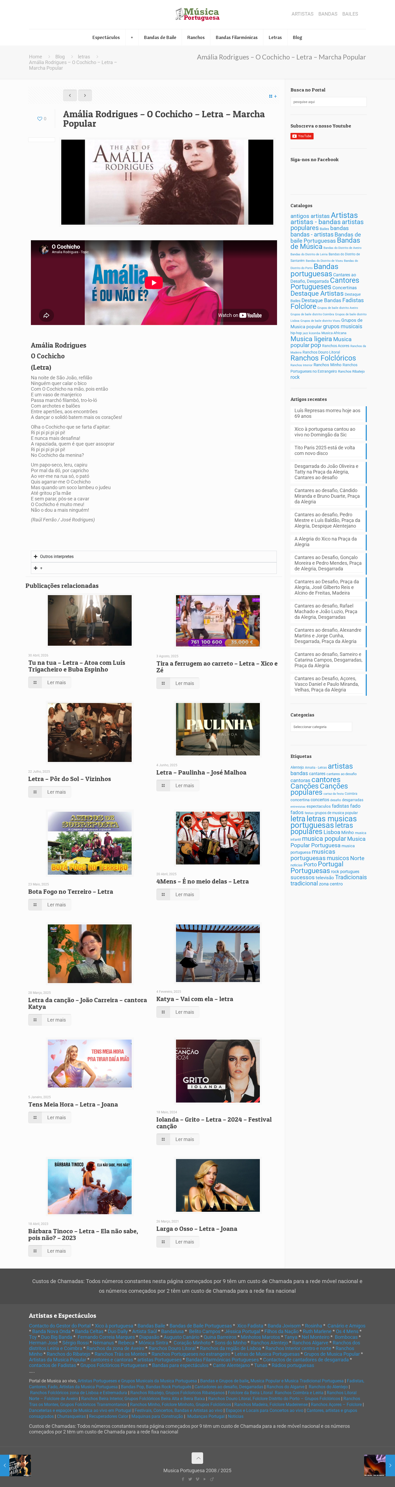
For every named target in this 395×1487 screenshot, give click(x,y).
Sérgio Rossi (75, 1342)
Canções (304, 786)
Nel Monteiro (315, 1337)
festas (309, 813)
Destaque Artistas (317, 293)
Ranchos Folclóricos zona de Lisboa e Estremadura (78, 1392)
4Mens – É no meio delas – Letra (202, 881)
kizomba (314, 333)
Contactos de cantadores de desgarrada (306, 1359)
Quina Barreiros (220, 1337)
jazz (305, 333)
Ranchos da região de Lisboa (230, 1348)
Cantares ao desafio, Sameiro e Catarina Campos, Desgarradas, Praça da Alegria (328, 659)
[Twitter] (190, 1479)
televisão (325, 877)
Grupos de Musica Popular (332, 1354)
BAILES (350, 14)
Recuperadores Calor (108, 1416)
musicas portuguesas (312, 855)
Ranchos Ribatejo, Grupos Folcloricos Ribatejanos (177, 1392)
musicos (338, 858)
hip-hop (296, 333)
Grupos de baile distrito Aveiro (337, 308)
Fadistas (353, 300)
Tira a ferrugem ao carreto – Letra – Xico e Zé (217, 666)
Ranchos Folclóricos (323, 358)
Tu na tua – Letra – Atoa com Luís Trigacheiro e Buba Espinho (76, 666)
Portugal (330, 864)
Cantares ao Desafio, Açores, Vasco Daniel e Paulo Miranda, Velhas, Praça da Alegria (327, 684)
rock (295, 377)
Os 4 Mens (347, 1331)
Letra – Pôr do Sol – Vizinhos (69, 779)
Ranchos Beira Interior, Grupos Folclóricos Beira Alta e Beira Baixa (143, 1398)
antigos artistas (310, 216)
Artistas (344, 215)
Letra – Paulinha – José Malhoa (201, 772)
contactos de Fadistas (52, 1365)
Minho (347, 832)
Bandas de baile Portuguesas (325, 237)
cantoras (300, 780)
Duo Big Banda (56, 1337)
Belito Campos (204, 1331)
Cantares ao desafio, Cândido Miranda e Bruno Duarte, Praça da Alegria (327, 496)
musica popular (324, 838)
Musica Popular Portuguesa (327, 842)
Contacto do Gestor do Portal (60, 1326)
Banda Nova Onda (51, 1331)
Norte (357, 858)
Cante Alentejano (231, 1365)
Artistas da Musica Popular (57, 1359)
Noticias (235, 1416)
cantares (317, 773)
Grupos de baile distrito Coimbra (312, 314)
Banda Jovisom (284, 1326)
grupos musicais (342, 326)
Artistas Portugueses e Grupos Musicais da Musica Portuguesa (137, 1380)
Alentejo (297, 767)
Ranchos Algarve (310, 1342)
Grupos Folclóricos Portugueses (114, 1365)
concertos (320, 799)
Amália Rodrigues (58, 345)
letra (298, 818)
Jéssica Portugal (242, 1331)
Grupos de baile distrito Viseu (320, 321)
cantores (325, 779)
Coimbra (351, 794)
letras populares (321, 828)
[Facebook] (183, 1479)
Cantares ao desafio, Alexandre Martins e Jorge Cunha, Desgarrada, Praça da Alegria (328, 635)
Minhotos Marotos (260, 1337)
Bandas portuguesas (314, 270)
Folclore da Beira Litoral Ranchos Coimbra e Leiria (276, 1392)
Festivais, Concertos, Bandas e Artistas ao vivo (178, 1410)
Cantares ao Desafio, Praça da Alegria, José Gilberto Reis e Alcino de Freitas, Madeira (327, 587)
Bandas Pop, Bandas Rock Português (156, 1386)
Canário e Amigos (346, 1326)
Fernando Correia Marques (106, 1337)
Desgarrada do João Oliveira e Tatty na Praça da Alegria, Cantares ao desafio (326, 471)
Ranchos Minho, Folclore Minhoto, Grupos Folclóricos (180, 1404)
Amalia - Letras (316, 767)
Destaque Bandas (321, 300)
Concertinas (344, 287)
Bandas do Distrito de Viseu (324, 261)
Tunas (260, 1365)
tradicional (304, 883)
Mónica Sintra (153, 1342)
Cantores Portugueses (324, 283)
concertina (300, 799)
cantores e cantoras (112, 1359)
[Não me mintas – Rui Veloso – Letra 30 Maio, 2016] (379, 1465)
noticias (296, 865)
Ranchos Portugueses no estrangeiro (191, 1354)
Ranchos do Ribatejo (68, 1354)
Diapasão (149, 1337)
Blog (60, 56)
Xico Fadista (250, 1326)
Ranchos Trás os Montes (121, 1354)
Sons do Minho (230, 1342)
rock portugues (345, 871)
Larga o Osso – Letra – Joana (196, 1228)
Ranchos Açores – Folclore (336, 1404)
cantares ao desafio (341, 774)
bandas (339, 228)
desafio (335, 800)
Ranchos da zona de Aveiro (115, 1348)
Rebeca (126, 1342)
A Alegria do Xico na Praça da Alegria (326, 541)
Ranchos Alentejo (269, 1342)
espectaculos (319, 806)
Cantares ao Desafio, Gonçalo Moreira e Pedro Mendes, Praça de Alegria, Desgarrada (328, 562)
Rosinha (313, 1326)
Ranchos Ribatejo (351, 371)
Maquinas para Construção (157, 1416)
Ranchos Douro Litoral (321, 352)
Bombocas (346, 1337)
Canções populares (319, 789)
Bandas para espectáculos (180, 1365)
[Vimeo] (197, 1479)
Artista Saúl (144, 1331)
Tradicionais (351, 877)
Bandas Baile (151, 1326)
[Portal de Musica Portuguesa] (197, 14)
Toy (33, 1337)
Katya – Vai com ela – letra (194, 999)
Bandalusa (172, 1331)
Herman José (43, 1342)
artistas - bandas (315, 222)
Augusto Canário (181, 1337)
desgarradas (352, 800)
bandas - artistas (311, 234)
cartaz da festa (334, 794)
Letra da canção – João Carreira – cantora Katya (87, 1003)
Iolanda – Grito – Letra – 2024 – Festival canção (214, 1122)
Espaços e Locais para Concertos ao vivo (264, 1410)
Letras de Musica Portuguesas (267, 1354)
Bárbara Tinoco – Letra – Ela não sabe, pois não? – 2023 (83, 1234)
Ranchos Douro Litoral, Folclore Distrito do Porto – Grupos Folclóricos (274, 1398)
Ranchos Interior (301, 365)
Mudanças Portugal (206, 1416)
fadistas (340, 806)
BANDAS (327, 14)
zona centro (331, 883)
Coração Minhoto (192, 1342)
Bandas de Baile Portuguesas (201, 1326)
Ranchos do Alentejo (328, 1386)
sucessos (302, 877)
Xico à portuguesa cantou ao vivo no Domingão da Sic (325, 431)
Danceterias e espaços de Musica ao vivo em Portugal (80, 1410)
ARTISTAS (303, 14)
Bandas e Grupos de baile (224, 1380)
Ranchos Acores (335, 346)
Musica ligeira (311, 339)
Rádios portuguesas (293, 1365)
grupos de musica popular (336, 813)
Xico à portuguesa (114, 1326)
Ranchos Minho (328, 364)
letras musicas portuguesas (323, 822)
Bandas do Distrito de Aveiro (342, 248)
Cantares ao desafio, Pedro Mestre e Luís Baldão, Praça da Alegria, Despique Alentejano (327, 520)
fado (355, 806)
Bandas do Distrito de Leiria (309, 254)
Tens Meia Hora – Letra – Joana (73, 1104)
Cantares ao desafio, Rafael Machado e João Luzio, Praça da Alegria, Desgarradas (326, 611)
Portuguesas (310, 871)
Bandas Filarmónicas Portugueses (222, 1359)
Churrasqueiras (71, 1416)
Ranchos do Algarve (285, 1386)
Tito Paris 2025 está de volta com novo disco (325, 450)
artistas (340, 766)
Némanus (103, 1342)
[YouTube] (204, 1479)
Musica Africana (333, 333)
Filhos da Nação (281, 1331)
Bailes (324, 229)
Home (35, 56)
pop (316, 345)
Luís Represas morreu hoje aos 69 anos (327, 413)
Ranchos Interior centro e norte (298, 1348)
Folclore (303, 306)
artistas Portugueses (159, 1359)
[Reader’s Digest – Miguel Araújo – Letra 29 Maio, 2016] (15, 1465)
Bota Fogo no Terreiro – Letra (70, 891)
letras (84, 56)
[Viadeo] (212, 1479)
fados (297, 812)
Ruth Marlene (317, 1331)
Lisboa (332, 832)
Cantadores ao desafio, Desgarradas (229, 1386)
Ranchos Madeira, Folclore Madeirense (271, 1404)
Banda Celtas (89, 1331)
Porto (310, 864)
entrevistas (298, 806)
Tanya (290, 1337)
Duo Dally (118, 1331)
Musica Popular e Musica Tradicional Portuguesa (297, 1380)
